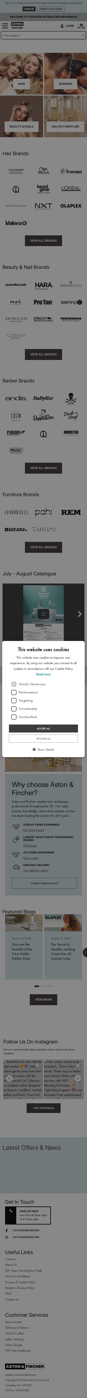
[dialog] (43, 699)
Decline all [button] (43, 738)
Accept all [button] (43, 728)
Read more (43, 674)
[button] (43, 749)
